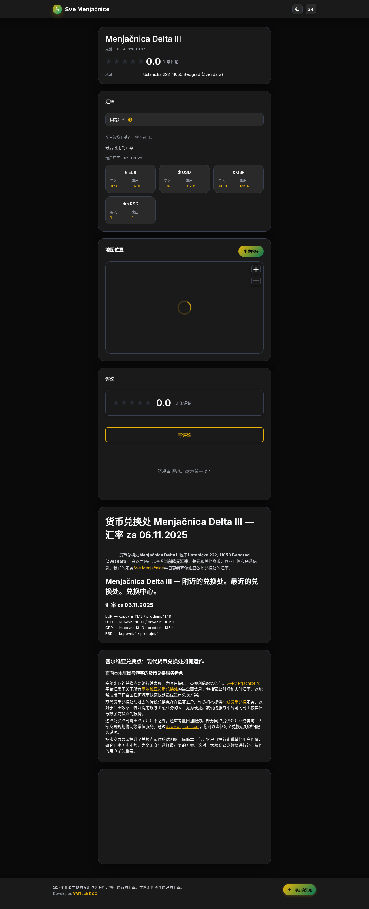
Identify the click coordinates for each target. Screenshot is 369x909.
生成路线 (251, 251)
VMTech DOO (85, 893)
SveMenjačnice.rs (243, 683)
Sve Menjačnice (87, 9)
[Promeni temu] (297, 9)
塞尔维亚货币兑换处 (160, 688)
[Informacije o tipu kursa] (130, 120)
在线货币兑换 (234, 701)
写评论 (184, 435)
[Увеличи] (256, 269)
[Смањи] (256, 280)
